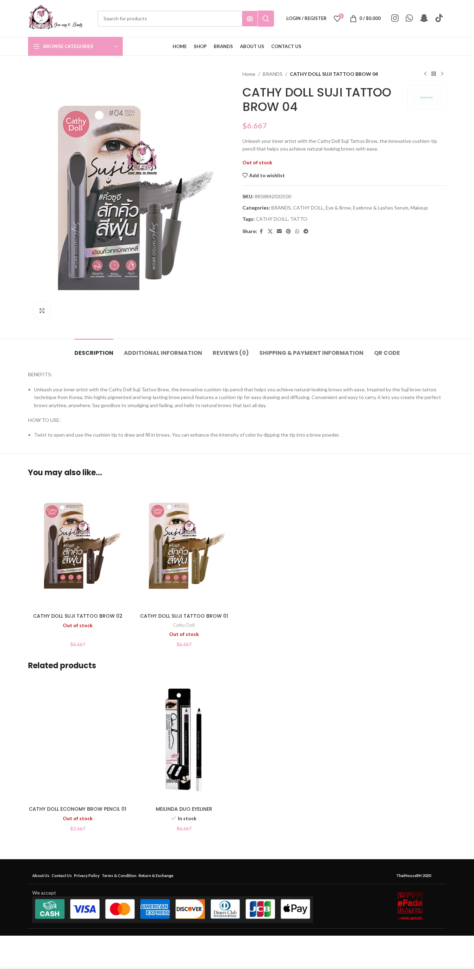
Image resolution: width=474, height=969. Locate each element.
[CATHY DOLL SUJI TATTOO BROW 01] (184, 547)
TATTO (298, 219)
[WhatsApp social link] (409, 18)
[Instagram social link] (395, 18)
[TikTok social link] (439, 18)
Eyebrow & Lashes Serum (380, 208)
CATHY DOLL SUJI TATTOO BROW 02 (77, 615)
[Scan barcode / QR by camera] (250, 19)
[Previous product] (425, 74)
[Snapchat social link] (424, 18)
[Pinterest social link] (288, 231)
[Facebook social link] (261, 231)
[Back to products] (433, 74)
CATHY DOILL (272, 219)
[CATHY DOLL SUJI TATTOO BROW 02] (77, 547)
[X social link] (270, 231)
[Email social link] (279, 231)
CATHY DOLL (308, 208)
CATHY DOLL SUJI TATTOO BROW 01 (184, 615)
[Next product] (442, 74)
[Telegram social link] (306, 231)
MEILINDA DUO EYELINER (184, 808)
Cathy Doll (184, 625)
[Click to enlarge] (42, 310)
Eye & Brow (338, 208)
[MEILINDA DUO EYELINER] (184, 740)
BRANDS (272, 74)
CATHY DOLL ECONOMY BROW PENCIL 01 (77, 808)
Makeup (419, 208)
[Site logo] (56, 18)
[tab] (93, 349)
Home (248, 74)
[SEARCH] (266, 19)
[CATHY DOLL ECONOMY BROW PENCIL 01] (77, 740)
